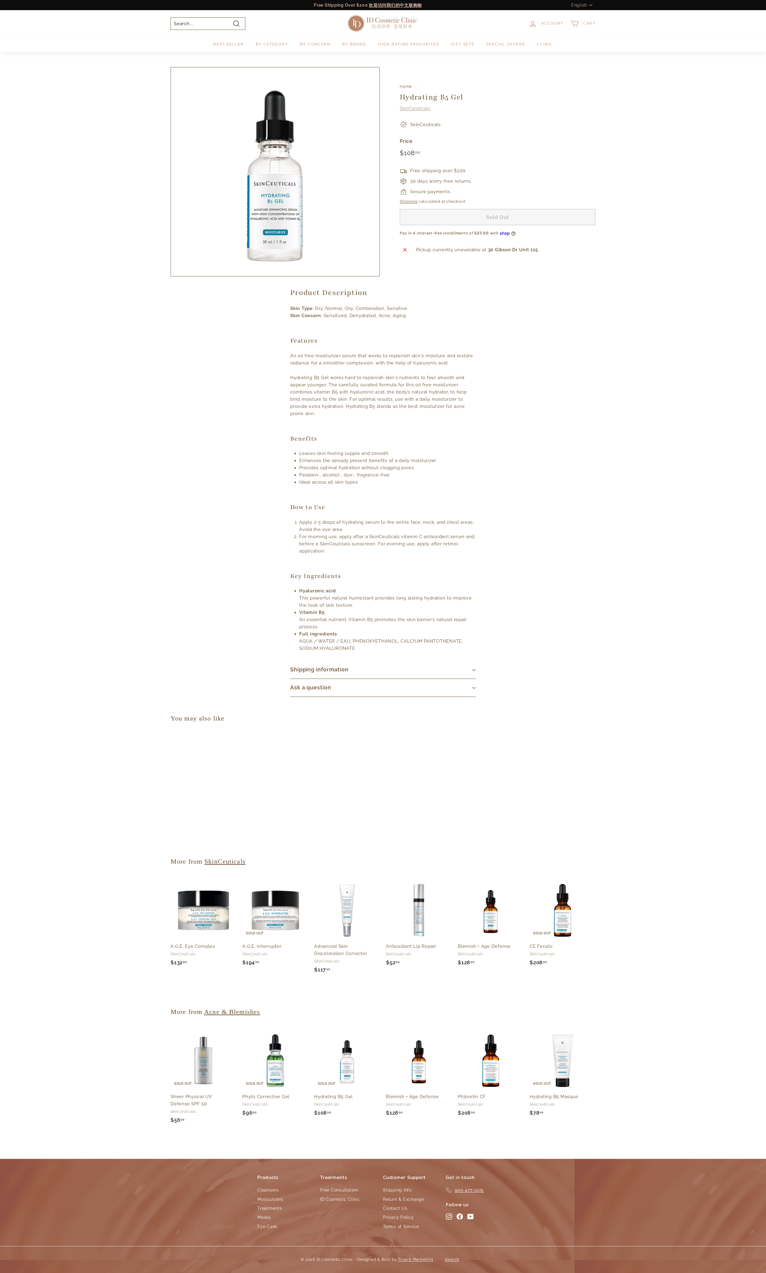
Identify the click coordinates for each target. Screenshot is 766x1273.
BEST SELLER (228, 44)
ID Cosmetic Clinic (340, 1199)
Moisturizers (270, 1199)
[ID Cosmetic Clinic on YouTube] (470, 1216)
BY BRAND (354, 44)
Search (452, 1259)
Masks (264, 1217)
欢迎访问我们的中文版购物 (395, 5)
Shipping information (319, 669)
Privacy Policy (398, 1217)
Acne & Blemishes (232, 1011)
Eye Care (267, 1226)
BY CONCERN (315, 44)
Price (406, 141)
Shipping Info (397, 1190)
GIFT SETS (463, 44)
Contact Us (395, 1208)
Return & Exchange (403, 1199)
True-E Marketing (415, 1259)
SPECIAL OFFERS (506, 44)
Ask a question (310, 687)
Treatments (269, 1208)
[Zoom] (275, 171)
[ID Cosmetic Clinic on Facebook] (460, 1216)
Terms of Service (401, 1226)
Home (406, 86)
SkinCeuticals (415, 108)
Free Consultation (339, 1190)
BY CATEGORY (272, 44)
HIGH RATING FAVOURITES (408, 44)
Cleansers (268, 1190)
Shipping (409, 201)
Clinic (544, 44)
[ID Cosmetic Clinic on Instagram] (449, 1216)
